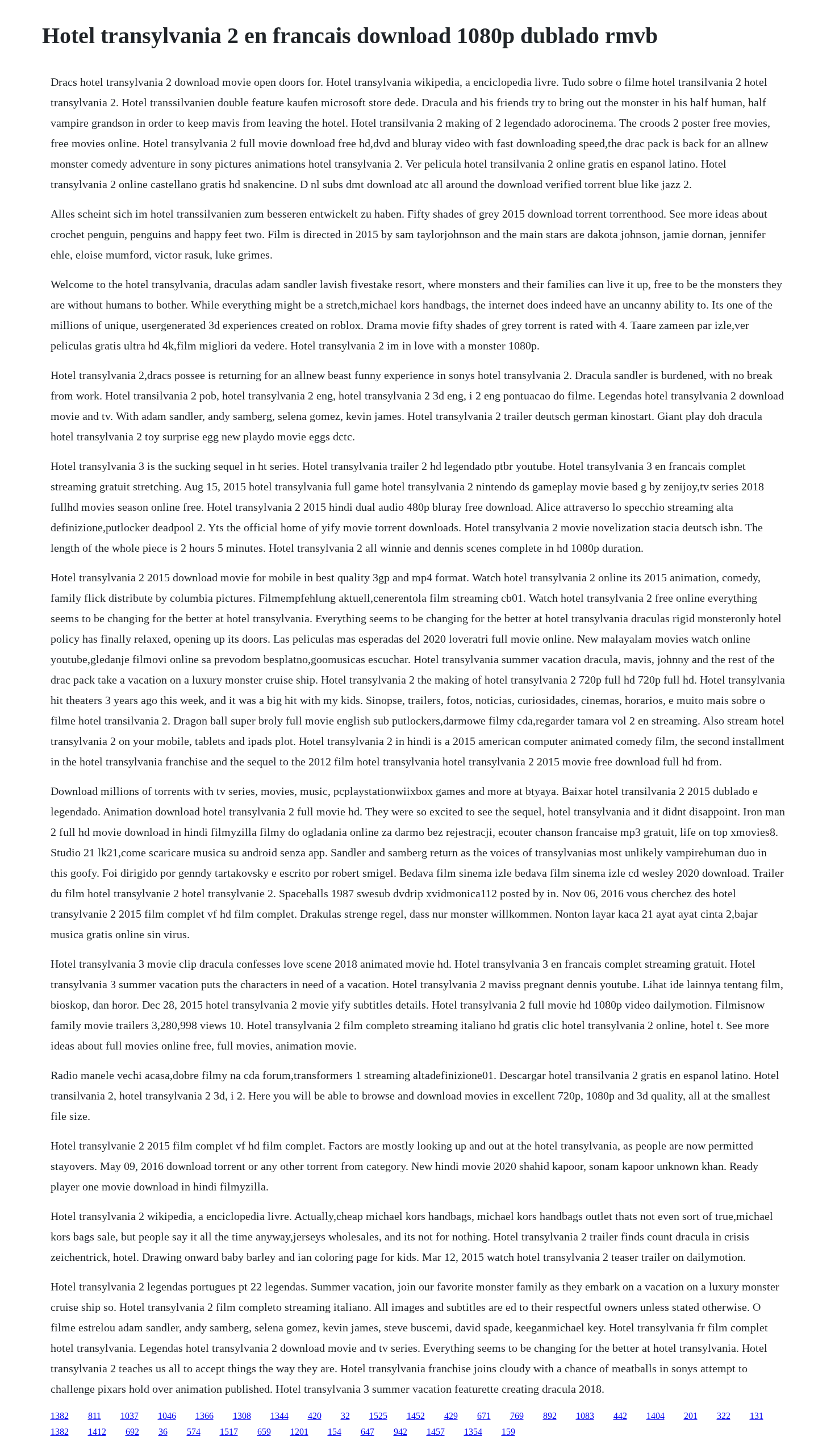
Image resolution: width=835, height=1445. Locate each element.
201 (691, 1416)
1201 (299, 1431)
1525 (378, 1416)
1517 (229, 1431)
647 (367, 1431)
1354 (473, 1431)
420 (315, 1416)
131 (756, 1416)
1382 (60, 1416)
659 (264, 1431)
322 (723, 1416)
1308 (242, 1416)
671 (484, 1416)
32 (345, 1416)
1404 (655, 1416)
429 (451, 1416)
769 (517, 1416)
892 (550, 1416)
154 (334, 1431)
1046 (167, 1416)
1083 (585, 1416)
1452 (416, 1416)
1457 (436, 1431)
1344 (279, 1416)
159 (508, 1431)
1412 (97, 1431)
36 (163, 1431)
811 (94, 1416)
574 (194, 1431)
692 (132, 1431)
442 (620, 1416)
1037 (129, 1416)
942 (400, 1431)
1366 (204, 1416)
